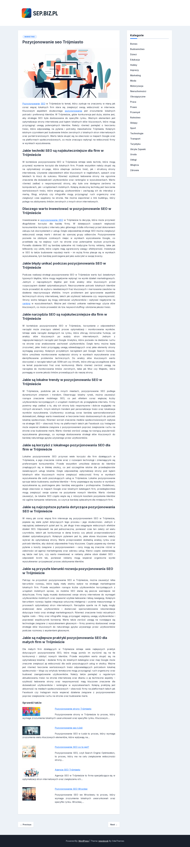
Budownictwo (137, 49)
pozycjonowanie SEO (51, 220)
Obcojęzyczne (137, 96)
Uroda (133, 154)
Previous (25, 824)
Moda (133, 80)
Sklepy (133, 122)
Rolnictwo (135, 117)
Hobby (133, 65)
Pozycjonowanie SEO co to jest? (72, 747)
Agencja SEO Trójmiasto (67, 769)
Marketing (30, 37)
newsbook (103, 841)
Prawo (133, 107)
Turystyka (135, 144)
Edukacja (135, 59)
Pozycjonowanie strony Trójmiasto (73, 708)
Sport (133, 128)
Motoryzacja (136, 86)
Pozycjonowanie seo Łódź (69, 727)
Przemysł (135, 112)
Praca (133, 101)
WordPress (83, 841)
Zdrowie (134, 170)
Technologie (136, 133)
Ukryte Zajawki (138, 149)
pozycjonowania (73, 110)
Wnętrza (134, 165)
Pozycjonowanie (31, 103)
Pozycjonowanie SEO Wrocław (71, 788)
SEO (43, 103)
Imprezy (134, 70)
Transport (135, 138)
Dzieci (133, 54)
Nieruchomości (138, 91)
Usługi (133, 159)
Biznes (133, 43)
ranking (26, 303)
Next (113, 824)
